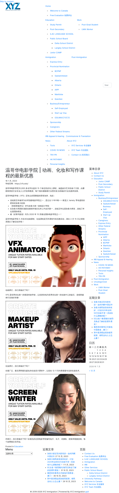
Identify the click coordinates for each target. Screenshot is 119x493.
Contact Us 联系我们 (80, 155)
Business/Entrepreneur (60, 103)
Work (79, 20)
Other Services (90, 467)
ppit (87, 491)
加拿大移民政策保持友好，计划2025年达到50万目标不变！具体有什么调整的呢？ (61, 462)
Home (48, 6)
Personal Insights (57, 164)
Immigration (50, 57)
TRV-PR (53, 155)
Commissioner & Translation (78, 136)
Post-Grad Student (90, 24)
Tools (52, 145)
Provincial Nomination (59, 66)
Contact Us (99, 176)
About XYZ (71, 141)
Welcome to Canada (59, 11)
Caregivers (55, 127)
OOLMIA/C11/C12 (62, 117)
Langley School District (65, 48)
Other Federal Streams (60, 131)
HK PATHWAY (56, 159)
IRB (85, 464)
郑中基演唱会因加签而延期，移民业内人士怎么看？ (103, 335)
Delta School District (64, 43)
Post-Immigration (79, 57)
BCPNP (58, 71)
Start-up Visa (60, 113)
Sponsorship (55, 122)
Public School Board (59, 38)
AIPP (57, 90)
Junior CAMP (56, 52)
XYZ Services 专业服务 (81, 145)
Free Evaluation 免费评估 (61, 15)
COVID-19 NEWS (57, 150)
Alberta (58, 80)
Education (49, 20)
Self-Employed (61, 108)
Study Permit (55, 24)
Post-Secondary (57, 29)
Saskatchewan (61, 76)
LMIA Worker (87, 29)
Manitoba (59, 94)
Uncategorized (100, 282)
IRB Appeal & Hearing (54, 136)
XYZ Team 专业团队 (79, 150)
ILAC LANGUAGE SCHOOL (62, 34)
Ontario (58, 85)
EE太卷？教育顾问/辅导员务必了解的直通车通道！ (104, 321)
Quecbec (59, 99)
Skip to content (7, 1)
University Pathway (92, 478)
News (47, 141)
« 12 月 (92, 370)
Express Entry (56, 62)
